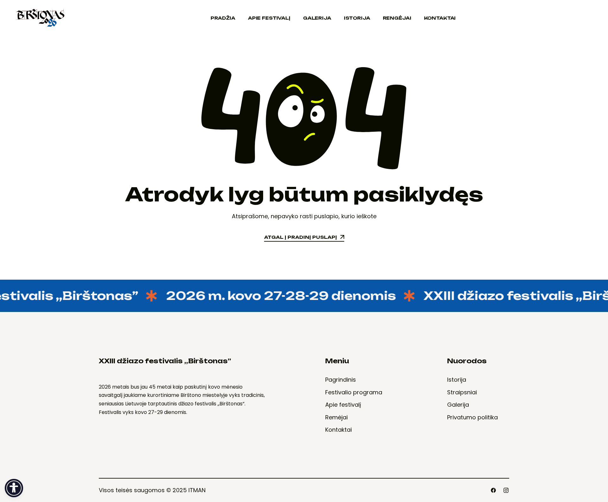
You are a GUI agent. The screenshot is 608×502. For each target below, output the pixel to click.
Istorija (357, 18)
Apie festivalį (269, 18)
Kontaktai (440, 18)
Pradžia (223, 18)
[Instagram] (506, 490)
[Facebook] (493, 490)
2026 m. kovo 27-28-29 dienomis (274, 296)
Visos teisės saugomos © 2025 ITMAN (152, 490)
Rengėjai (397, 18)
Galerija (317, 18)
